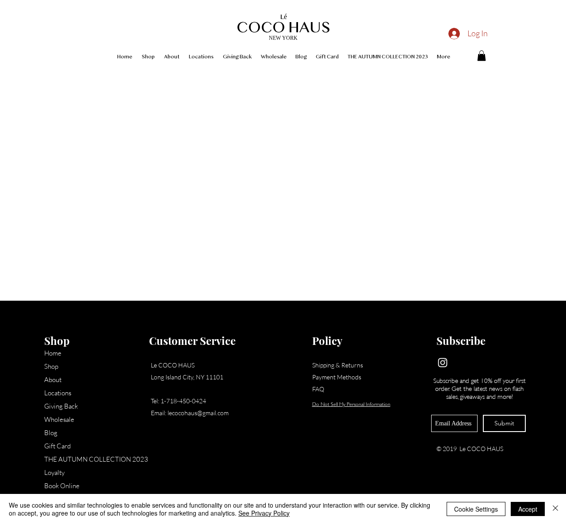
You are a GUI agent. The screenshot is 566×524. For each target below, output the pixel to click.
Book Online (62, 486)
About (52, 379)
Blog (50, 432)
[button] (481, 55)
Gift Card (57, 446)
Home (52, 353)
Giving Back (61, 406)
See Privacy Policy (264, 513)
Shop (51, 366)
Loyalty (54, 472)
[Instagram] (442, 362)
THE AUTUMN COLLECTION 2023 (79, 459)
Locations (57, 393)
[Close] (555, 509)
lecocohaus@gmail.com (198, 413)
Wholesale (59, 419)
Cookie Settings (476, 509)
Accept (527, 509)
